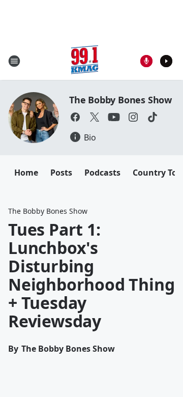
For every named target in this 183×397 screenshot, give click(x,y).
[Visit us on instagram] (133, 117)
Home (26, 172)
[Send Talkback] (146, 61)
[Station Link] (84, 60)
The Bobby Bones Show (120, 100)
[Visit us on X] (94, 117)
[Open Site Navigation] (14, 61)
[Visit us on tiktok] (152, 117)
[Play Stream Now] (166, 61)
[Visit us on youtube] (114, 117)
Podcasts (102, 172)
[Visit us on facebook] (75, 117)
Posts (61, 172)
